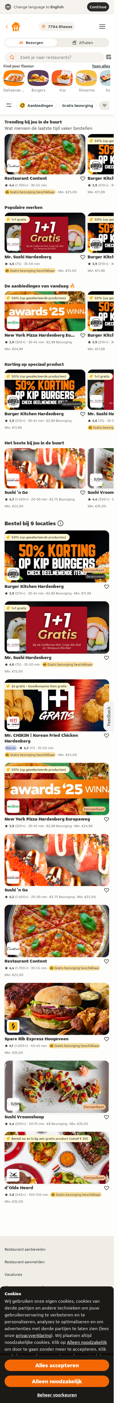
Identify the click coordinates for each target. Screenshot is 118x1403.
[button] (13, 26)
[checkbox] (14, 81)
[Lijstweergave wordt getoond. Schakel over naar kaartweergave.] (108, 57)
